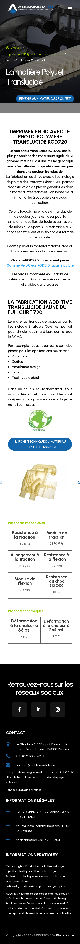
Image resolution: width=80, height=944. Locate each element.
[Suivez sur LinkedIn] (38, 709)
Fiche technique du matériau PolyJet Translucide (42, 444)
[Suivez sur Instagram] (57, 709)
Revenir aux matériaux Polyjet (45, 99)
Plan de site (65, 935)
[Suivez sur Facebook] (19, 709)
